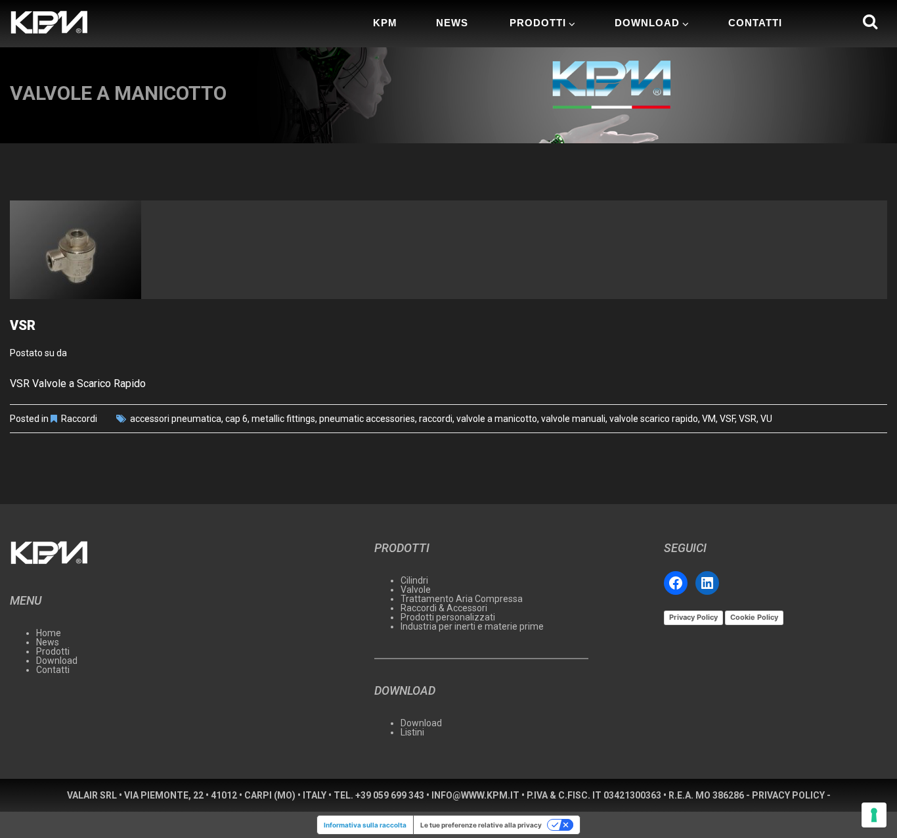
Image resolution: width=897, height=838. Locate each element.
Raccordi (79, 418)
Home (48, 633)
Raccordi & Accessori (444, 608)
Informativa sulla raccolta (365, 825)
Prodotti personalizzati (448, 617)
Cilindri (414, 580)
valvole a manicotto (496, 418)
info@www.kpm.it (475, 795)
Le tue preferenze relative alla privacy (481, 825)
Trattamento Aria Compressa (462, 599)
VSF (727, 418)
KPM (385, 22)
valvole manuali (573, 418)
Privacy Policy (693, 617)
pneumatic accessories (367, 418)
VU (766, 418)
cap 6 (236, 418)
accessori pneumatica (175, 418)
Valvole (416, 589)
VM (709, 418)
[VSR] (448, 249)
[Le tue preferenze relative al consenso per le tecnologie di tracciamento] (874, 815)
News (452, 22)
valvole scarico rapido (653, 418)
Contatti (755, 22)
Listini (412, 732)
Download (647, 22)
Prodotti (538, 22)
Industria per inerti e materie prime (472, 626)
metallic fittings (283, 418)
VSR (22, 325)
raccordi (435, 418)
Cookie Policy (754, 617)
